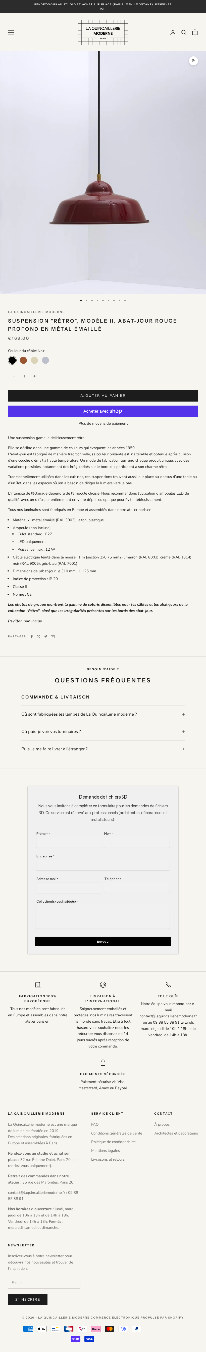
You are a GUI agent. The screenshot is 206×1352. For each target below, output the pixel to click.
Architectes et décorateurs (176, 1133)
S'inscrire (27, 1299)
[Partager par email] (53, 637)
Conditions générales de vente (116, 1133)
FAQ (95, 1124)
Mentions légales (105, 1150)
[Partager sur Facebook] (32, 637)
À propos (162, 1124)
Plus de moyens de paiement (103, 423)
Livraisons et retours (108, 1159)
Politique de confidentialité (113, 1141)
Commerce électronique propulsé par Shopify (137, 1317)
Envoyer (103, 941)
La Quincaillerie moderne (36, 312)
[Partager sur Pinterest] (46, 637)
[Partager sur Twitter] (39, 637)
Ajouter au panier (103, 395)
